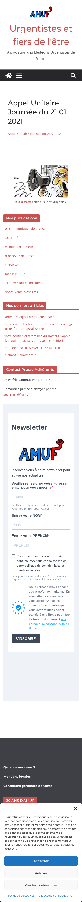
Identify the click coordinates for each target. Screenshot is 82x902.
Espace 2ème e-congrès (21, 292)
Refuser (41, 873)
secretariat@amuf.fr (18, 394)
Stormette (24, 202)
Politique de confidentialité (54, 895)
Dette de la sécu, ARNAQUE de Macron (31, 348)
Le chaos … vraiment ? (19, 355)
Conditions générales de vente (27, 786)
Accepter (41, 861)
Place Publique (14, 274)
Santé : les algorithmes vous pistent (29, 317)
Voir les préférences (41, 885)
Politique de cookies (21, 895)
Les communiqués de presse (24, 228)
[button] (75, 808)
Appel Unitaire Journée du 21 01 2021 (35, 134)
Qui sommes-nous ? (19, 767)
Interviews (11, 265)
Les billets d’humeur (18, 247)
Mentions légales (17, 777)
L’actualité (10, 237)
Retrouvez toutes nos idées (23, 283)
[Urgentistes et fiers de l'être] (8, 75)
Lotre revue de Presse (19, 256)
